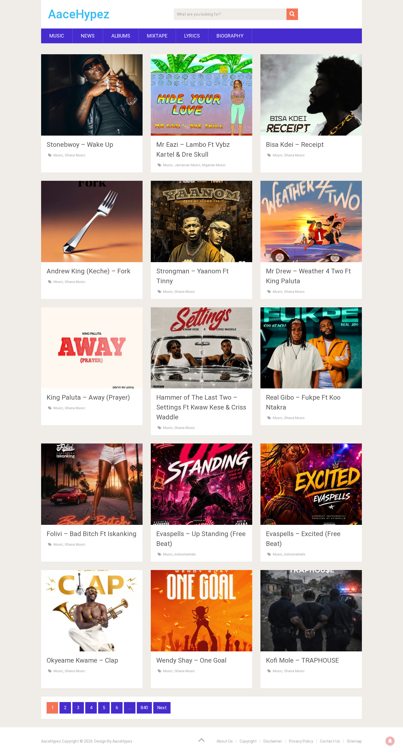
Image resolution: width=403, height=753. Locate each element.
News (88, 36)
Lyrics (192, 36)
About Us (225, 741)
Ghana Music (75, 155)
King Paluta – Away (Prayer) (88, 397)
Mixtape (157, 36)
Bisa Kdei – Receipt (295, 144)
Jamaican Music (187, 165)
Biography (230, 36)
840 (144, 707)
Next (162, 707)
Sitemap (354, 741)
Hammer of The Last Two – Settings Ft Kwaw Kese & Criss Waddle (201, 407)
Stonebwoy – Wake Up (80, 144)
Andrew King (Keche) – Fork (88, 271)
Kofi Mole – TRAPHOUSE (302, 660)
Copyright (248, 741)
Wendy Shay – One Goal (191, 660)
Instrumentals (185, 554)
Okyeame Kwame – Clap (82, 660)
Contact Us (330, 741)
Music (56, 36)
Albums (120, 36)
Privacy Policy (301, 741)
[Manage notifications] (390, 741)
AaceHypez (79, 14)
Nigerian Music (214, 165)
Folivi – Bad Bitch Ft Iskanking (92, 534)
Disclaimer (272, 741)
